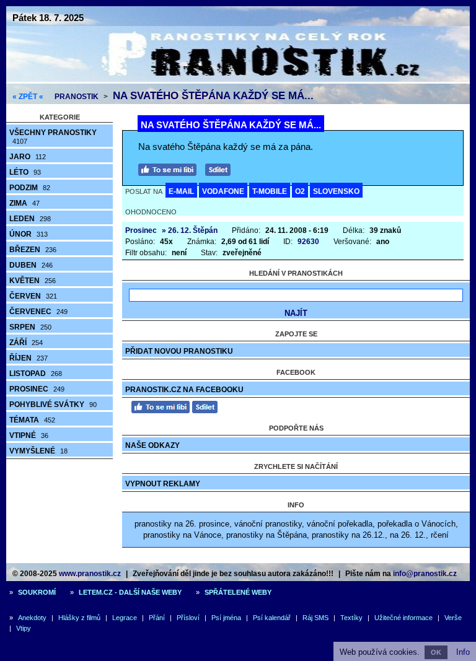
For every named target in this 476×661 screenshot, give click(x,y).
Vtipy (23, 628)
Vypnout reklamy (162, 483)
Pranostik (77, 96)
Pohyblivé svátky (53, 404)
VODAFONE (223, 191)
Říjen (28, 358)
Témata (32, 420)
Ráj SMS (315, 617)
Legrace (124, 617)
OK (436, 652)
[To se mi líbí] (170, 168)
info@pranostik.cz (425, 573)
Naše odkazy (152, 445)
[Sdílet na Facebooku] (221, 168)
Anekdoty (32, 617)
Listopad (35, 373)
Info (463, 652)
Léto (25, 172)
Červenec (38, 311)
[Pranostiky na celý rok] (238, 79)
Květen (32, 280)
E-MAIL (181, 191)
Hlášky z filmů (79, 617)
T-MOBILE (269, 191)
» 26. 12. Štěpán (190, 230)
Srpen (30, 327)
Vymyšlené (38, 451)
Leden (30, 218)
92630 (308, 241)
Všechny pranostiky (53, 136)
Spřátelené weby (238, 592)
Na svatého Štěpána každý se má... (213, 96)
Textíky (351, 617)
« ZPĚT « (27, 96)
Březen (32, 249)
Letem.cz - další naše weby (130, 592)
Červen (33, 296)
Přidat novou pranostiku (179, 351)
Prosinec (36, 389)
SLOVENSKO (336, 191)
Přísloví (188, 617)
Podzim (29, 187)
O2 (300, 191)
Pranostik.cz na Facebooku (184, 389)
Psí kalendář (272, 617)
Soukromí (37, 592)
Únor (28, 234)
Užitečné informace (403, 617)
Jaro (27, 156)
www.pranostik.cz (90, 573)
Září (26, 342)
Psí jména (226, 617)
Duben (31, 265)
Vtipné (28, 435)
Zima (24, 203)
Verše (453, 617)
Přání (157, 617)
